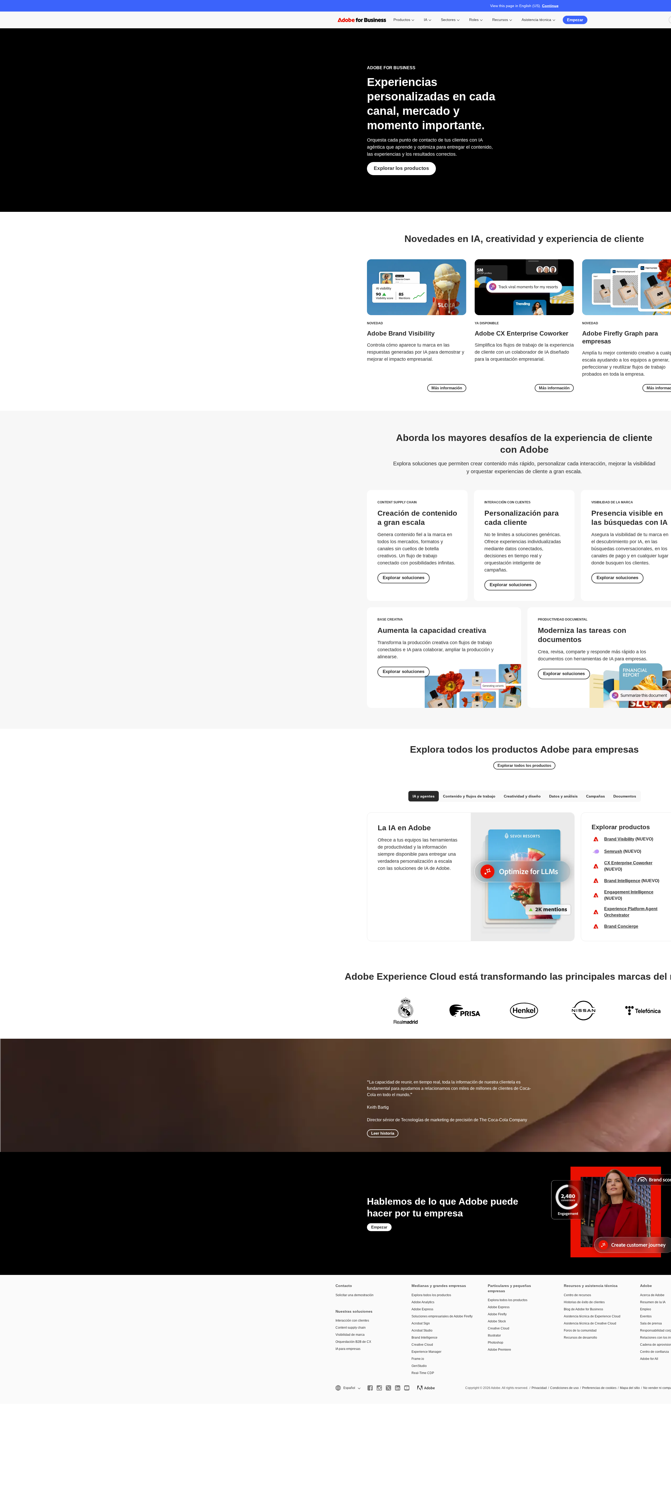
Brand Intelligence (622, 881)
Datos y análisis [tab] (563, 796)
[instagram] (379, 1388)
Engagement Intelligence (628, 892)
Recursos (500, 20)
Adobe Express (422, 1309)
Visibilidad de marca (350, 1335)
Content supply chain (351, 1327)
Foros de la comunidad (580, 1330)
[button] (348, 1388)
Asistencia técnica (536, 20)
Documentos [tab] (624, 796)
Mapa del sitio (630, 1388)
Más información (446, 388)
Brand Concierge (621, 926)
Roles (474, 20)
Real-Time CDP (423, 1373)
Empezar (575, 20)
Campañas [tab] (595, 796)
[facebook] (370, 1388)
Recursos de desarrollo (580, 1337)
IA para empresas (348, 1349)
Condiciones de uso (564, 1388)
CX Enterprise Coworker (628, 863)
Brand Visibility (619, 839)
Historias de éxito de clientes (584, 1302)
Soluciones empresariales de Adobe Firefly (442, 1316)
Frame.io (418, 1359)
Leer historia (382, 1133)
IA (425, 20)
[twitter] (388, 1388)
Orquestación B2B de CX (353, 1342)
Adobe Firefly (497, 1314)
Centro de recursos (577, 1295)
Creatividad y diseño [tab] (522, 796)
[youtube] (406, 1388)
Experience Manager (426, 1352)
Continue (550, 6)
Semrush (613, 851)
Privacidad (539, 1388)
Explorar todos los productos (524, 765)
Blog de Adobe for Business (583, 1309)
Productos (401, 20)
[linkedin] (397, 1388)
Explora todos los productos (431, 1295)
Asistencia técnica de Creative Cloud (590, 1323)
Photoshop (495, 1342)
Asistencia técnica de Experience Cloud (592, 1316)
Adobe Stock (497, 1321)
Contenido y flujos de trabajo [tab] (469, 796)
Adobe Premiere (499, 1349)
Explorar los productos (401, 168)
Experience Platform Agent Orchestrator (630, 912)
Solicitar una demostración (355, 1295)
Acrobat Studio (422, 1330)
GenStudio (419, 1366)
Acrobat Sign (421, 1323)
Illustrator (494, 1335)
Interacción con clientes (352, 1320)
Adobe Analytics (423, 1302)
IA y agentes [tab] (424, 796)
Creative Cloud (422, 1344)
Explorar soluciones (403, 577)
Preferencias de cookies (599, 1388)
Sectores (448, 20)
